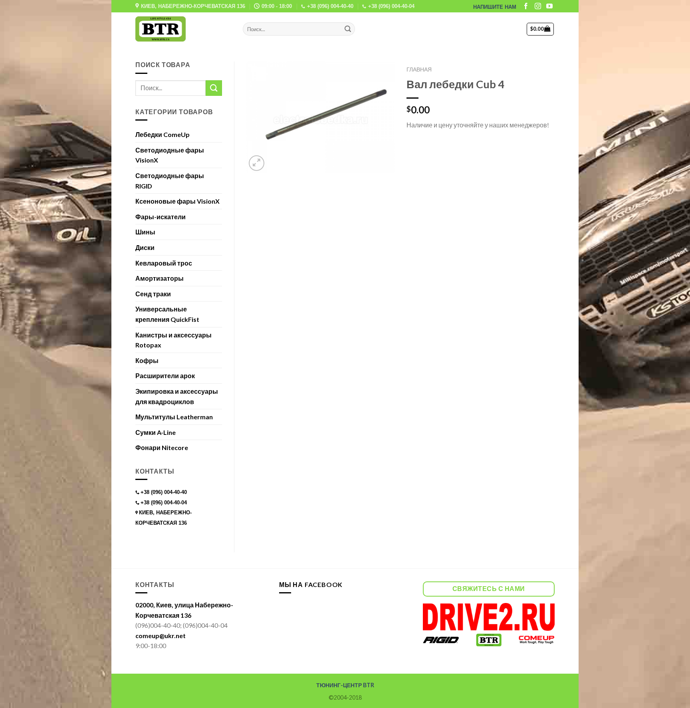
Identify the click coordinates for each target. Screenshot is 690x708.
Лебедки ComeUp (162, 134)
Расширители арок (165, 375)
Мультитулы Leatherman (174, 416)
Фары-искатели (160, 216)
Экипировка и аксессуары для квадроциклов (176, 396)
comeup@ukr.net (160, 635)
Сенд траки (153, 293)
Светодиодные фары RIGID (169, 181)
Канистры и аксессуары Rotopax (173, 340)
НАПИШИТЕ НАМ (494, 7)
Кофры (147, 360)
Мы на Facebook (311, 584)
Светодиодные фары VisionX (169, 155)
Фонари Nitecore (161, 447)
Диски (145, 247)
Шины (145, 232)
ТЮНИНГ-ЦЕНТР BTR (345, 685)
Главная (419, 69)
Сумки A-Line (155, 432)
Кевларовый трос (163, 263)
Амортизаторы (159, 278)
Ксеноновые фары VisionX (177, 201)
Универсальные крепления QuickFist (167, 314)
